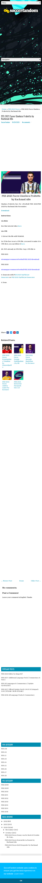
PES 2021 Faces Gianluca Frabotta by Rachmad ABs (17, 117)
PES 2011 (4, 795)
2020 (6, 827)
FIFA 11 (3, 755)
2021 (6, 824)
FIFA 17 (4, 772)
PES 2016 (4, 812)
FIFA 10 (4, 752)
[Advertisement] (21, 35)
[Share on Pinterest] (14, 332)
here (20, 226)
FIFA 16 (4, 769)
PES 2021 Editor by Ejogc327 (12, 674)
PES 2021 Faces (14, 109)
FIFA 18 (4, 775)
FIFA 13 (4, 759)
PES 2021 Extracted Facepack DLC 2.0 (17, 385)
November (9, 830)
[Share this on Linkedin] (17, 332)
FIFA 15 (4, 765)
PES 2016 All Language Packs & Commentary (18, 695)
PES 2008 (5, 785)
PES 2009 (5, 788)
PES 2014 (4, 805)
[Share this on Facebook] (8, 332)
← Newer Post (6, 581)
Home (4, 109)
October (8, 833)
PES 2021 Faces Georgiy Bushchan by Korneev (30, 359)
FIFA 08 (4, 749)
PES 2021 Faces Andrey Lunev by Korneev (5, 386)
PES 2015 (4, 808)
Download (5, 210)
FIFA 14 (3, 762)
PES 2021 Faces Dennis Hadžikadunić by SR (18, 359)
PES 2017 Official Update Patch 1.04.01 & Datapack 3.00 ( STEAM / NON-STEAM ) (19, 690)
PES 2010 (4, 791)
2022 (6, 821)
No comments (26, 122)
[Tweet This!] (11, 332)
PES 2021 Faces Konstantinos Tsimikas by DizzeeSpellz (7, 361)
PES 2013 (4, 802)
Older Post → (36, 581)
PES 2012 (4, 798)
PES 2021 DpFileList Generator (23, 277)
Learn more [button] (19, 874)
